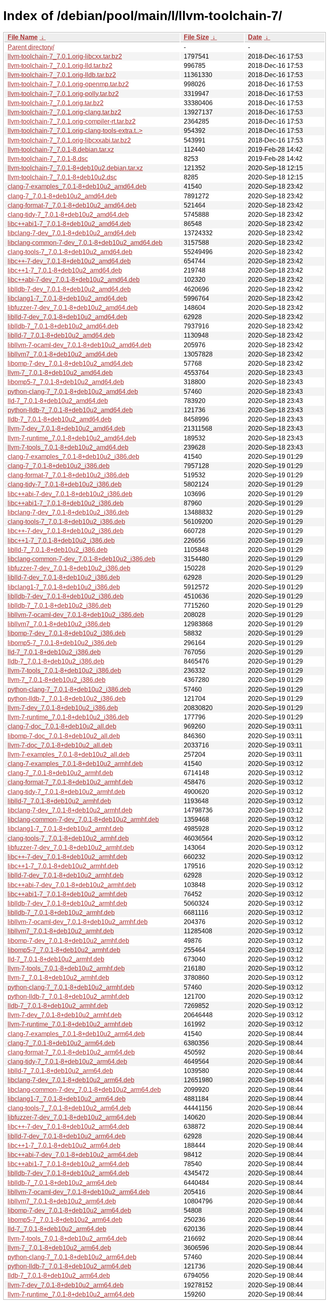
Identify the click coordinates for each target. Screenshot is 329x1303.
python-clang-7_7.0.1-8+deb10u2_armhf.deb (71, 987)
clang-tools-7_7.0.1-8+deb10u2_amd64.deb (70, 251)
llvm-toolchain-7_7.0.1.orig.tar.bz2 (56, 103)
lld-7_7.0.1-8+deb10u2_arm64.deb (57, 1229)
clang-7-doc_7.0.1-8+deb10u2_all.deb (62, 726)
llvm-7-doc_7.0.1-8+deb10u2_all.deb (60, 745)
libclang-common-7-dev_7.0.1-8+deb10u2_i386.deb (81, 559)
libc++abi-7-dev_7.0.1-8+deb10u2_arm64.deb (73, 1154)
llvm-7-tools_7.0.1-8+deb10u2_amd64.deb (68, 447)
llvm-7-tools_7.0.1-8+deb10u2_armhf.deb (66, 968)
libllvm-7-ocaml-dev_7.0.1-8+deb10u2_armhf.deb (78, 921)
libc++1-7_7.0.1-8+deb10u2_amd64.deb (65, 270)
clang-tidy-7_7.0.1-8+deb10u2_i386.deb (65, 484)
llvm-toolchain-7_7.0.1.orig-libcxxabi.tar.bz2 (69, 140)
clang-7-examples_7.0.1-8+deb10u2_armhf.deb (75, 763)
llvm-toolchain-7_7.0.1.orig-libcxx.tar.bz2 (65, 56)
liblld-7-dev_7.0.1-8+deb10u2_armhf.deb (66, 875)
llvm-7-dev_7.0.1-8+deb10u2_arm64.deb (66, 1285)
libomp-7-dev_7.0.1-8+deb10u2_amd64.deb (70, 363)
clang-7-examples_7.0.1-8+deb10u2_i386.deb (73, 456)
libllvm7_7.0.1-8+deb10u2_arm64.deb (62, 1201)
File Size (196, 37)
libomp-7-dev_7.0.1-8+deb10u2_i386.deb (67, 633)
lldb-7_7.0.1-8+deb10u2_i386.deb (56, 661)
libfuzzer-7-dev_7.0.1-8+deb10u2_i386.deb (69, 568)
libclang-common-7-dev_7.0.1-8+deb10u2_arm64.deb (84, 1089)
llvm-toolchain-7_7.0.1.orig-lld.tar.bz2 (60, 65)
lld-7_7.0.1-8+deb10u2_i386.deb (54, 652)
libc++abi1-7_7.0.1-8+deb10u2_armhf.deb (67, 894)
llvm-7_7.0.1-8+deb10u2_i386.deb (57, 679)
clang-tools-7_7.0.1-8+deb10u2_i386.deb (66, 521)
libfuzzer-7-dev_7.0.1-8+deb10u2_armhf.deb (71, 847)
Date (255, 37)
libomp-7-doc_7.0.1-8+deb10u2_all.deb (64, 736)
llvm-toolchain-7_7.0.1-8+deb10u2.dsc (62, 177)
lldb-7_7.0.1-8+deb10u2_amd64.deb (60, 419)
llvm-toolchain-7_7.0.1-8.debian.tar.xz (61, 149)
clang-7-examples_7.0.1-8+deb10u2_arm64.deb (76, 1033)
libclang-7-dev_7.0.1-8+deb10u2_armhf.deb (70, 810)
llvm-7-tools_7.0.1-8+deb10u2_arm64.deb (67, 1238)
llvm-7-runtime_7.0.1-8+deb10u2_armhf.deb (70, 1024)
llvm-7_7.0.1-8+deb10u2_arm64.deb (59, 1247)
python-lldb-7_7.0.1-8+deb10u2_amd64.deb (70, 410)
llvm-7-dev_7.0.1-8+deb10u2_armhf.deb (65, 1015)
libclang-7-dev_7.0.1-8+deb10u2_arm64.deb (71, 1080)
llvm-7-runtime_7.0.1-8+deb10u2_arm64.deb (71, 1294)
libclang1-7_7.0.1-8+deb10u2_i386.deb (64, 587)
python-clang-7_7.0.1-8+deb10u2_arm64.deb (72, 1257)
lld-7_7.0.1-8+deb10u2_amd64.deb (58, 400)
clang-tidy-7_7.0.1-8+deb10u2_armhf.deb (66, 791)
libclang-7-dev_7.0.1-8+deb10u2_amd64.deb (72, 233)
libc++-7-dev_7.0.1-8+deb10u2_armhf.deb (67, 856)
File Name (23, 37)
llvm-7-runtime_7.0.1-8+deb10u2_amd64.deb (72, 438)
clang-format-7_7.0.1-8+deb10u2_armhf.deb (70, 782)
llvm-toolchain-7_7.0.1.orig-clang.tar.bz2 (64, 112)
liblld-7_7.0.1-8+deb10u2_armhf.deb (59, 801)
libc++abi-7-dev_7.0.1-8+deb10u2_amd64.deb (74, 279)
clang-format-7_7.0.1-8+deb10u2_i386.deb (68, 475)
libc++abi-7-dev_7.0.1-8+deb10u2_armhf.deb (72, 885)
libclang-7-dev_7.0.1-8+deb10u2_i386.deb (68, 512)
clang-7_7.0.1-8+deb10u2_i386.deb (59, 465)
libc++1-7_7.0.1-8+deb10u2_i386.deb (61, 540)
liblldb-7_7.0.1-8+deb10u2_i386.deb (59, 605)
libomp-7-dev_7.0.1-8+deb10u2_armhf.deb (68, 940)
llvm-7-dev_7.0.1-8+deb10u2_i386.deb (63, 707)
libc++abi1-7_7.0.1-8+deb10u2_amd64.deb (69, 223)
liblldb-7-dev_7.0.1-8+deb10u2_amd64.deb (69, 289)
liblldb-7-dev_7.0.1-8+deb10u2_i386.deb (66, 596)
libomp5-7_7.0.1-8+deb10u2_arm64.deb (65, 1219)
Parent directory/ (31, 47)
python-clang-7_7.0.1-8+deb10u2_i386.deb (69, 689)
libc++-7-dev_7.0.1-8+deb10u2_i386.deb (66, 530)
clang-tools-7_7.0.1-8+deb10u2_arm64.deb (69, 1108)
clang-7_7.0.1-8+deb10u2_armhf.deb (60, 773)
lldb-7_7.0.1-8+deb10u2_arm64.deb (59, 1275)
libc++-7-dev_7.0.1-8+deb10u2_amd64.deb (69, 261)
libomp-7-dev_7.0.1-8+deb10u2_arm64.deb (69, 1210)
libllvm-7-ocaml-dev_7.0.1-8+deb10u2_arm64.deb (79, 1192)
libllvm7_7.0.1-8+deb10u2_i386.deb (59, 624)
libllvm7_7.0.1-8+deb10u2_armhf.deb (61, 931)
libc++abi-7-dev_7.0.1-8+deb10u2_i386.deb (70, 494)
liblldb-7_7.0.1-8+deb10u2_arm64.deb (62, 1182)
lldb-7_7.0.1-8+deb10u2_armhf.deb (58, 1005)
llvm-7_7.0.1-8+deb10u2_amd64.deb (60, 372)
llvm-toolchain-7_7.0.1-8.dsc (48, 158)
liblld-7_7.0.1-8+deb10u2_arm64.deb (60, 1070)
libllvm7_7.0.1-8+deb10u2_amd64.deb (63, 354)
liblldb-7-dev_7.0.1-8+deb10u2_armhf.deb (67, 903)
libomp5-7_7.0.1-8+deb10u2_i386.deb (62, 642)
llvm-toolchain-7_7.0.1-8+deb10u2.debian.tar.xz (75, 168)
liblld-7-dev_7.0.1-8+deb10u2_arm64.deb (67, 1136)
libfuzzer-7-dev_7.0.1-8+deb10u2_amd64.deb (73, 307)
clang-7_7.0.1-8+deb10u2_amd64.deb (62, 196)
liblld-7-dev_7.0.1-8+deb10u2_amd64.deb (67, 317)
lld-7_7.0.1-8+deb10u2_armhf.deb (56, 959)
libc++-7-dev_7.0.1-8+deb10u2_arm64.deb (68, 1126)
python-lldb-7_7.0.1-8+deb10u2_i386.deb (67, 698)
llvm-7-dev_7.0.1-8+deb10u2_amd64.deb (66, 428)
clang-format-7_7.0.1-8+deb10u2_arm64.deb (71, 1052)
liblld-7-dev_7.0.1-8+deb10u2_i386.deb (64, 577)
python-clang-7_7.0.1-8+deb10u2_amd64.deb (73, 391)
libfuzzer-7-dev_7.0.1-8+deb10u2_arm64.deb (72, 1117)
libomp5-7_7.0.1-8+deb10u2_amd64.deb (66, 382)
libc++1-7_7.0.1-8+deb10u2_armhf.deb (63, 866)
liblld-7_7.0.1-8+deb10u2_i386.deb (58, 549)
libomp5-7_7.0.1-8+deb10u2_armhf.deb (64, 950)
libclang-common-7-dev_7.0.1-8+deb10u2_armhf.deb (83, 819)
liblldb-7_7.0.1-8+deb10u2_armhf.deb (61, 912)
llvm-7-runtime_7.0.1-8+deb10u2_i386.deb (68, 717)
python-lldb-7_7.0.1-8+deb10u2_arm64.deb (69, 1266)
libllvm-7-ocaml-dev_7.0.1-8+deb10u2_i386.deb (76, 614)
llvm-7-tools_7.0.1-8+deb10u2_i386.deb (64, 670)
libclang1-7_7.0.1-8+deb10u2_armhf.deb (66, 828)
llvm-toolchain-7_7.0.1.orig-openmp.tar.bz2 (68, 84)
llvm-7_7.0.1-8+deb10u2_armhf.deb (58, 977)
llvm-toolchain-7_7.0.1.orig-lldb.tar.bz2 (62, 74)
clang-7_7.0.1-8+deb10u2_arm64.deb (61, 1043)
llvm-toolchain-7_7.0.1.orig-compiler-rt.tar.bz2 (72, 121)
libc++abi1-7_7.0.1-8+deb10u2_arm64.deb (68, 1163)
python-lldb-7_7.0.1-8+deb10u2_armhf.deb (68, 996)
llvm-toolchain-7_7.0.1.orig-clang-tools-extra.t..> (75, 130)
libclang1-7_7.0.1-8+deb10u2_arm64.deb (67, 1098)
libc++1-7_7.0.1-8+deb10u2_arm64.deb (64, 1145)
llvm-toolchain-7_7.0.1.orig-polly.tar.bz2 (63, 93)
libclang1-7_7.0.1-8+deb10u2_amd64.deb (67, 298)
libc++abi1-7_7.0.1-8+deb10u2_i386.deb (66, 503)
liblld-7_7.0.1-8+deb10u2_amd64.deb (61, 335)
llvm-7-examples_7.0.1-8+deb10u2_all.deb (69, 754)
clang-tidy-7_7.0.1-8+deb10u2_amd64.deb (68, 214)
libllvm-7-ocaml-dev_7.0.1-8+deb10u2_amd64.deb (79, 345)
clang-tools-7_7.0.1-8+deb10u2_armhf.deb (68, 838)
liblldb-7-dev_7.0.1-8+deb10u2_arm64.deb (68, 1173)
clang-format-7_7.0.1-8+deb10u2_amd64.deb (72, 205)
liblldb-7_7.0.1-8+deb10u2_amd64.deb (63, 326)
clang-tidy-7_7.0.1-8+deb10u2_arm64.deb (67, 1061)
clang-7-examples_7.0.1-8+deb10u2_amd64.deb (77, 186)
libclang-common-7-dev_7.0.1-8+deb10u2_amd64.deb (85, 242)
